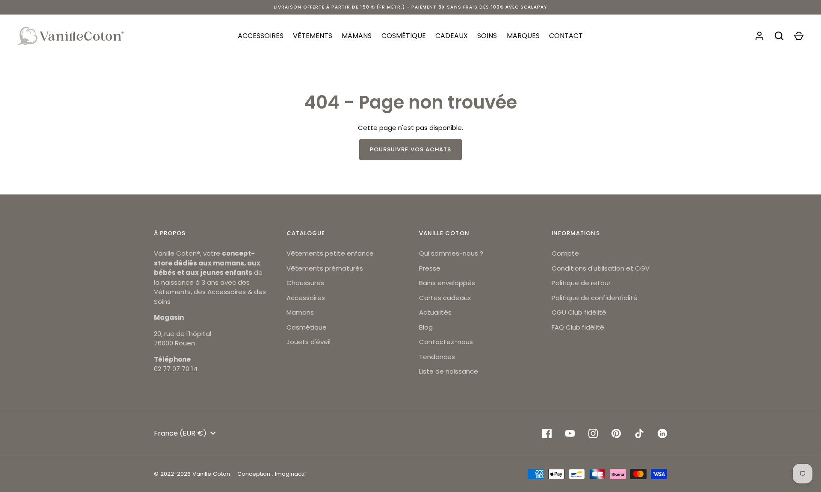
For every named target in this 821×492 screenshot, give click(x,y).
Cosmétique (403, 36)
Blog (426, 327)
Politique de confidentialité (595, 297)
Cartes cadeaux (445, 297)
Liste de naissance (448, 371)
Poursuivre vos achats (410, 149)
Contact (566, 36)
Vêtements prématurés (324, 268)
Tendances (437, 356)
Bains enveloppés (447, 282)
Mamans (357, 36)
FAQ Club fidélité (578, 327)
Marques (523, 36)
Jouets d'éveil (308, 341)
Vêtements (312, 36)
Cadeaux (451, 36)
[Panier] (798, 36)
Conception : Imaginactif (271, 474)
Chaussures (305, 282)
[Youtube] (570, 433)
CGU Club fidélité (579, 312)
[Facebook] (546, 433)
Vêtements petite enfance (330, 253)
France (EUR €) (180, 433)
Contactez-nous (446, 341)
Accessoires (261, 36)
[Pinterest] (616, 433)
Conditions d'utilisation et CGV (601, 268)
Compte (565, 253)
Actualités (435, 312)
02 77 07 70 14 (176, 368)
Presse (429, 268)
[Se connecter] (759, 36)
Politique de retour (581, 282)
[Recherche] (779, 36)
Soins (487, 36)
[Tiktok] (639, 433)
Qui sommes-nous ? (451, 253)
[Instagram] (593, 433)
